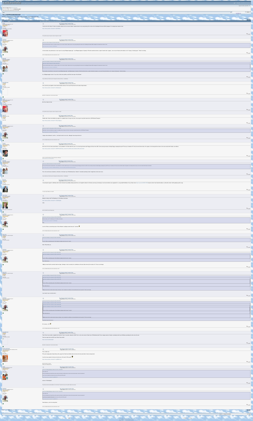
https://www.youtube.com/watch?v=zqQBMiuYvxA (52, 359)
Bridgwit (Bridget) (6, 348)
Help (8, 14)
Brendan (4, 179)
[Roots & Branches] (3, 97)
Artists (18, 16)
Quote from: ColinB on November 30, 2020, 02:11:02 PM (51, 163)
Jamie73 (4, 115)
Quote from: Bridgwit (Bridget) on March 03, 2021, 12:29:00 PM (52, 369)
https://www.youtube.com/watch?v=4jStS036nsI (51, 28)
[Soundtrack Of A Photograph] (3, 176)
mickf (4, 23)
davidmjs (4, 39)
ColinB (4, 143)
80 (6, 19)
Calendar (11, 14)
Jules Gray (5, 195)
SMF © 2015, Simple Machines (130, 418)
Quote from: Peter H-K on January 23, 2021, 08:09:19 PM (51, 252)
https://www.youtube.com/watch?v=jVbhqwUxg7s (51, 87)
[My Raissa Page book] (3, 140)
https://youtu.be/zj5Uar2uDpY (48, 339)
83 (10, 19)
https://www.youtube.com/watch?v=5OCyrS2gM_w (52, 120)
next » (249, 18)
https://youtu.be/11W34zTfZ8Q (142, 182)
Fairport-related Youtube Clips (33, 16)
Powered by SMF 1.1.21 (121, 418)
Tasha (4, 366)
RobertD (4, 58)
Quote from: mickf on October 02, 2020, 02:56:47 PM (50, 42)
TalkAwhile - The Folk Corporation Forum (9, 16)
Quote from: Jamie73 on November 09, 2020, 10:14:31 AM (51, 128)
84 (11, 19)
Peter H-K (4, 234)
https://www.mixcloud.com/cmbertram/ (48, 158)
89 (13, 19)
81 (7, 19)
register (16, 7)
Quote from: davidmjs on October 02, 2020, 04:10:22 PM (51, 61)
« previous (246, 18)
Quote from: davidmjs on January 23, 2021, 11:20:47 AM (51, 237)
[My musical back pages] (3, 212)
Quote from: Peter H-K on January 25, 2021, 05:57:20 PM (51, 300)
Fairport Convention (23, 16)
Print (249, 409)
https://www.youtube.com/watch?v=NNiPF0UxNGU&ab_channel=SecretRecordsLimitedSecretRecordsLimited (63, 148)
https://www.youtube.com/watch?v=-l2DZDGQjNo (51, 200)
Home (5, 14)
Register (18, 14)
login (13, 7)
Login (15, 14)
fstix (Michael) (5, 82)
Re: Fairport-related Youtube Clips (66, 23)
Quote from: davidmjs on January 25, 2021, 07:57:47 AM (51, 275)
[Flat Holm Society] (3, 364)
